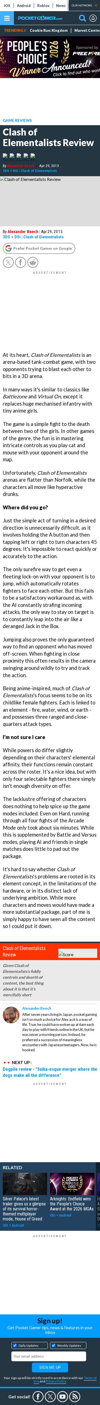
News (61, 5)
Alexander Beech (20, 165)
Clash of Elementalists (39, 170)
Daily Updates (29, 1345)
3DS (6, 170)
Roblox (43, 5)
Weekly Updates (69, 1345)
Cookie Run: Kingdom (49, 30)
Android (24, 5)
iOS (7, 5)
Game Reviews (17, 120)
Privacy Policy (56, 1381)
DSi (15, 170)
